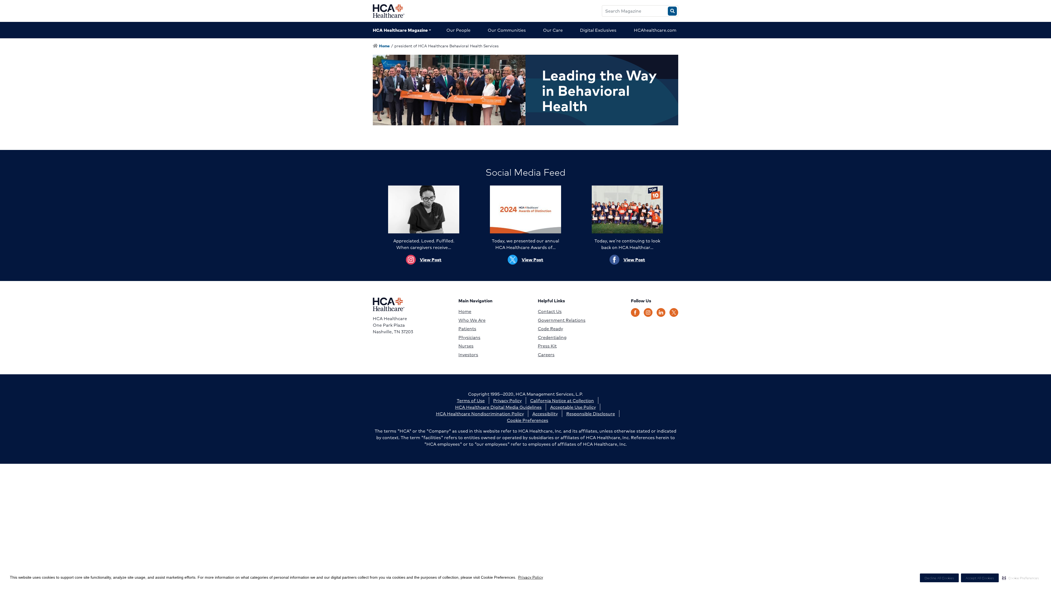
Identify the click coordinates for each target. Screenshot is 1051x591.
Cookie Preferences (527, 420)
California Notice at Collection (562, 400)
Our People (458, 30)
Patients (467, 328)
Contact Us (550, 311)
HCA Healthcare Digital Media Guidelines (498, 407)
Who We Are (472, 320)
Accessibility (545, 413)
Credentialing (552, 337)
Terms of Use (471, 400)
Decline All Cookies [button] (939, 578)
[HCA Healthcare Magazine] (393, 11)
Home (464, 311)
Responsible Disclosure (590, 413)
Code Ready (550, 328)
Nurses (465, 346)
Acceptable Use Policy (573, 407)
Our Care (553, 30)
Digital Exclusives (598, 30)
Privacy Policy (530, 577)
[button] (1020, 577)
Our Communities (507, 30)
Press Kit (547, 346)
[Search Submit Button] (672, 11)
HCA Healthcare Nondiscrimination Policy (480, 413)
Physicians (469, 337)
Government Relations (561, 320)
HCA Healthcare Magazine (400, 30)
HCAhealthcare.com (655, 30)
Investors (468, 354)
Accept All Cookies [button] (980, 578)
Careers (546, 354)
